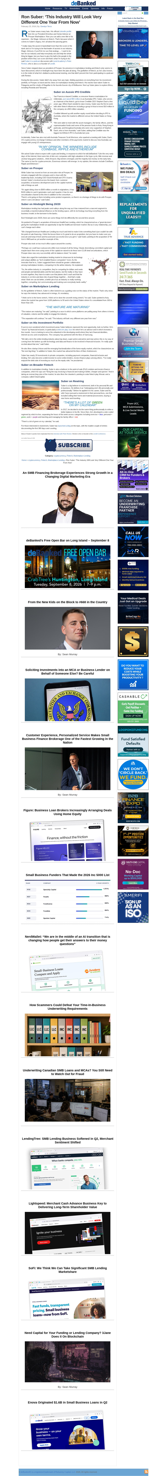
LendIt (52, 64)
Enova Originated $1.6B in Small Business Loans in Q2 (67, 1402)
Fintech (70, 456)
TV (66, 8)
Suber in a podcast (32, 61)
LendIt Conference (99, 434)
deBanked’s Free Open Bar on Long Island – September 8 (67, 540)
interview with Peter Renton (62, 434)
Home (47, 8)
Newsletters (75, 8)
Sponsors (95, 8)
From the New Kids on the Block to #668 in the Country (67, 602)
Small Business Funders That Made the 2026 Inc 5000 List (67, 875)
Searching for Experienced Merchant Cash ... (133, 26)
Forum (110, 8)
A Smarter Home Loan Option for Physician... (133, 21)
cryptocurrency (60, 456)
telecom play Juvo (65, 330)
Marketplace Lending (82, 456)
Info (103, 8)
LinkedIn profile (65, 31)
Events (85, 8)
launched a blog (64, 426)
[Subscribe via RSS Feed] (146, 1472)
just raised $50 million (71, 99)
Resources (57, 8)
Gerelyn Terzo (46, 26)
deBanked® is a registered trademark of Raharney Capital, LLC (48, 1472)
